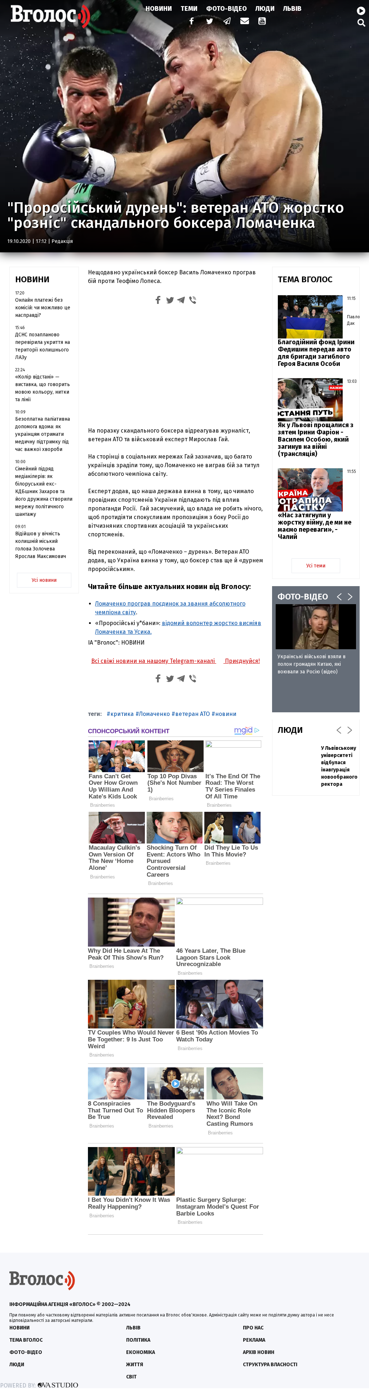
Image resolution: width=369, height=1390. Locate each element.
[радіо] (361, 11)
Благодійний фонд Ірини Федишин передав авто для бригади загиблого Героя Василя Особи (316, 352)
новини (225, 714)
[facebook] (190, 21)
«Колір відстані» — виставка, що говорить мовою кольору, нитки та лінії (42, 388)
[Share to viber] (193, 301)
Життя (134, 1365)
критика (122, 714)
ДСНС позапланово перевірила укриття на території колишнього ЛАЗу (42, 346)
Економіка (140, 1352)
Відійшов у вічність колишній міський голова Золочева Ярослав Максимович (40, 545)
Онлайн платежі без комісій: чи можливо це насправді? (42, 307)
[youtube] (262, 21)
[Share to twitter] (169, 301)
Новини (159, 9)
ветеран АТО (192, 714)
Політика (138, 1340)
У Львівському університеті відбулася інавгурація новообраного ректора (339, 766)
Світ (131, 1377)
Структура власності (270, 1365)
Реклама (254, 1340)
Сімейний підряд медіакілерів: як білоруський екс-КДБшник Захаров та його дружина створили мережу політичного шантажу (43, 491)
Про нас (253, 1328)
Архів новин (258, 1352)
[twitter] (209, 21)
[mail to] (244, 21)
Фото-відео (25, 1352)
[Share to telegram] (181, 301)
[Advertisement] (175, 367)
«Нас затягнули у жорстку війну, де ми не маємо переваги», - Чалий (314, 526)
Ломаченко (154, 714)
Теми (189, 9)
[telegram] (227, 21)
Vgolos (50, 16)
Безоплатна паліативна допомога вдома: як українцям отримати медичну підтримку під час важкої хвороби (42, 434)
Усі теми (315, 566)
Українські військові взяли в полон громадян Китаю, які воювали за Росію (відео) (311, 664)
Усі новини (44, 580)
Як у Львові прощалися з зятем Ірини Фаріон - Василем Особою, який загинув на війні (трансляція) (316, 439)
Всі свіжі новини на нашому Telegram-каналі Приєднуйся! (175, 661)
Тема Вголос (26, 1340)
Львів (292, 9)
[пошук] (361, 22)
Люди (265, 9)
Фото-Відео (226, 9)
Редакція (62, 241)
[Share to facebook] (158, 301)
